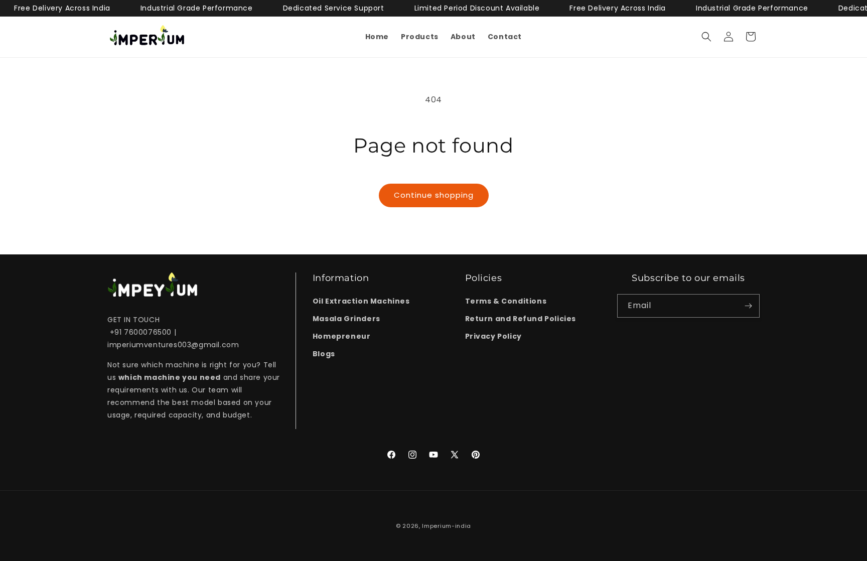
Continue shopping (434, 195)
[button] (706, 37)
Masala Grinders (346, 319)
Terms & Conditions (506, 301)
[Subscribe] (748, 306)
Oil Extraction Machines (361, 301)
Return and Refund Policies (520, 319)
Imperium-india (446, 526)
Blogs (324, 354)
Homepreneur (342, 336)
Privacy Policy (493, 336)
